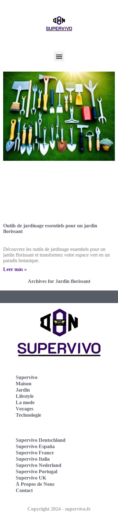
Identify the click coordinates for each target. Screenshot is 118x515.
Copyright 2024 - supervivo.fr (59, 509)
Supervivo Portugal (36, 471)
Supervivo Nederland (38, 465)
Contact (24, 490)
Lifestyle (25, 396)
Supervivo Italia (33, 459)
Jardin (23, 390)
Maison (23, 383)
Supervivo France (35, 452)
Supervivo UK (31, 477)
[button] (59, 56)
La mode (25, 402)
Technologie (28, 415)
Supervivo (26, 377)
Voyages (24, 408)
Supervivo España (35, 446)
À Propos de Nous (35, 484)
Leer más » (15, 269)
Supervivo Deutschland (40, 440)
